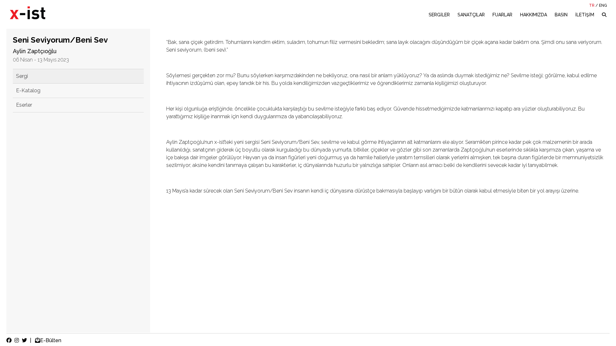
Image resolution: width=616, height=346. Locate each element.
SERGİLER (439, 14)
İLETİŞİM (584, 14)
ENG (603, 5)
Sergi (22, 76)
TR (592, 5)
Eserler (24, 105)
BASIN (561, 14)
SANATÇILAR (471, 14)
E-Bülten (50, 340)
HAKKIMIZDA (533, 14)
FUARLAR (502, 14)
